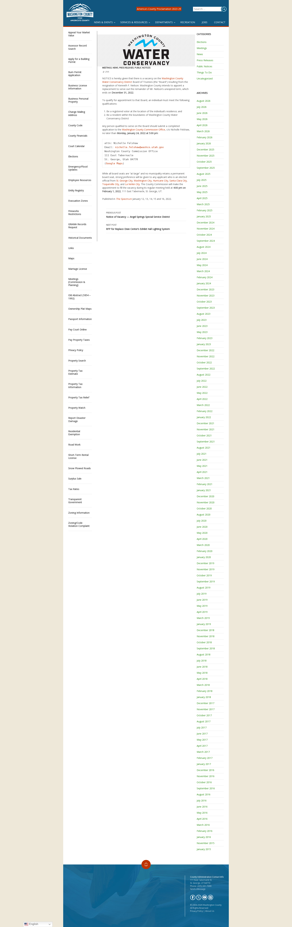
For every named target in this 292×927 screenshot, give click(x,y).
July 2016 (201, 800)
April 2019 (202, 611)
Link (107, 71)
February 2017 (204, 758)
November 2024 (205, 228)
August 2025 (203, 173)
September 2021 (206, 441)
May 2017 (202, 739)
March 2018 (203, 685)
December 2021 (205, 423)
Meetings (107, 67)
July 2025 (201, 180)
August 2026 (203, 100)
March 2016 (203, 824)
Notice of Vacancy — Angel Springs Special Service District (138, 214)
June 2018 (202, 666)
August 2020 (203, 514)
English (33, 924)
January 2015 (204, 849)
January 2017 (204, 764)
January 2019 (204, 624)
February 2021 (204, 484)
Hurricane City (160, 180)
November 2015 (205, 843)
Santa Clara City (178, 180)
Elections (201, 42)
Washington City (143, 180)
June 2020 (202, 526)
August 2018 (203, 654)
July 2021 (201, 453)
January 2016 (204, 837)
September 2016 (206, 788)
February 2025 (204, 210)
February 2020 (204, 551)
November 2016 (205, 776)
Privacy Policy (196, 911)
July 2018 (201, 660)
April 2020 (202, 538)
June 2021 (202, 459)
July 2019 (201, 593)
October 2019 (204, 575)
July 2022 (201, 380)
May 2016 (202, 812)
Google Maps (114, 163)
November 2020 (205, 502)
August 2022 (203, 374)
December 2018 (205, 630)
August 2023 (203, 313)
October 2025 (204, 161)
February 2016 (204, 831)
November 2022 (205, 356)
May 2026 (202, 119)
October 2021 (204, 435)
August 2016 (203, 794)
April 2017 (202, 745)
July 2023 (201, 319)
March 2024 (203, 271)
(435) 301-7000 (204, 886)
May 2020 (202, 532)
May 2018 (202, 672)
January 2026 (204, 143)
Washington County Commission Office (143, 129)
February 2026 (204, 137)
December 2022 (205, 350)
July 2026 (201, 107)
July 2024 (201, 253)
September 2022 (206, 368)
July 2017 (201, 727)
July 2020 (201, 520)
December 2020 (205, 496)
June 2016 (202, 806)
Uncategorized (205, 78)
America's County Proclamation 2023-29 (159, 8)
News (115, 67)
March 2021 (203, 478)
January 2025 (204, 216)
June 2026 (202, 113)
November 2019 (205, 569)
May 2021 (202, 465)
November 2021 (205, 429)
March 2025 (203, 204)
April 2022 (202, 399)
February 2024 (204, 277)
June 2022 (202, 386)
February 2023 (204, 338)
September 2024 (206, 240)
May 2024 (202, 265)
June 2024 (202, 259)
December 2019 (205, 563)
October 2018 (204, 642)
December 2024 (205, 222)
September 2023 (206, 307)
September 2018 (206, 648)
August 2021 (203, 447)
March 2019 (203, 618)
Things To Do (204, 72)
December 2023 (205, 289)
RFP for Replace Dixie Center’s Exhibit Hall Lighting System (138, 227)
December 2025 (205, 149)
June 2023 (202, 326)
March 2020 (203, 545)
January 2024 (204, 283)
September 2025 (206, 167)
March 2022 (203, 405)
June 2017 (202, 733)
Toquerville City (110, 184)
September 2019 (206, 581)
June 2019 (202, 599)
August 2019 (203, 587)
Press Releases (126, 67)
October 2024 (204, 234)
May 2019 (202, 605)
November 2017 (205, 709)
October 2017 (204, 715)
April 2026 (202, 125)
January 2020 (204, 557)
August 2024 (203, 246)
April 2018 (202, 678)
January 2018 (204, 697)
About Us (209, 911)
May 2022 (202, 392)
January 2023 (204, 344)
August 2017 (203, 721)
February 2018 (204, 691)
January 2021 (204, 490)
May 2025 (202, 192)
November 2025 (205, 155)
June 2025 (202, 186)
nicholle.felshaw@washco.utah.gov (139, 147)
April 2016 (202, 818)
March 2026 (203, 131)
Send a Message (197, 889)
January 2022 (204, 417)
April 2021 (202, 472)
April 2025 (202, 198)
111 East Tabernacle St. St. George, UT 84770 (201, 881)
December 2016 (205, 770)
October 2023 (204, 301)
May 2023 (202, 332)
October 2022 (204, 362)
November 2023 (205, 295)
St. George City (124, 180)
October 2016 (204, 782)
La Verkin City (132, 184)
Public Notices (142, 67)
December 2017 (205, 703)
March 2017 (203, 751)
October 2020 (204, 508)
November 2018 (205, 636)
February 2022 (204, 411)
